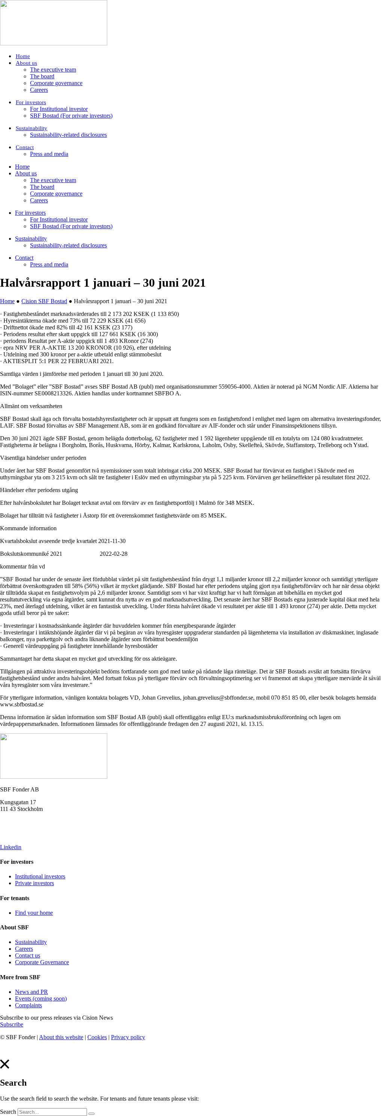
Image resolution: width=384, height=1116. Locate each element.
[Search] (91, 1114)
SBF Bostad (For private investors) (71, 115)
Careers (39, 90)
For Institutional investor (59, 109)
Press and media (49, 154)
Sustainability (31, 128)
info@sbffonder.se (22, 821)
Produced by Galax (23, 1050)
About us (26, 63)
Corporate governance (56, 83)
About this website (61, 1037)
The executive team (53, 69)
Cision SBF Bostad (44, 301)
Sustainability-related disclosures (68, 135)
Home (23, 56)
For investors (31, 102)
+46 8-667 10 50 (20, 834)
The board (42, 76)
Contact (25, 147)
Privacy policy (128, 1037)
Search (8, 1112)
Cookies (97, 1037)
